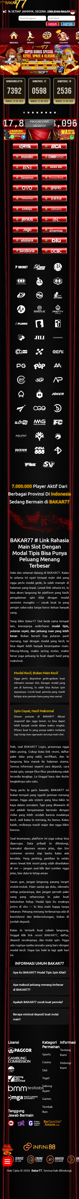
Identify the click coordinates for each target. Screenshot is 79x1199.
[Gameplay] (39, 309)
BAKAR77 (53, 572)
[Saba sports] (58, 267)
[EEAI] (58, 351)
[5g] (39, 379)
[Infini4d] (58, 450)
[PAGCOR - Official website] (21, 1052)
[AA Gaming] (58, 365)
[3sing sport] (21, 281)
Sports (46, 1054)
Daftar (68, 23)
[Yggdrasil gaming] (39, 436)
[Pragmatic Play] (39, 281)
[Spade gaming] (21, 393)
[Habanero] (39, 393)
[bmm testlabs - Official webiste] (27, 1090)
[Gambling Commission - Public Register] (21, 1061)
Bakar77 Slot (33, 621)
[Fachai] (58, 422)
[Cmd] (39, 267)
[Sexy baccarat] (58, 295)
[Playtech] (21, 295)
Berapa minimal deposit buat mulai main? (35, 1016)
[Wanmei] (39, 295)
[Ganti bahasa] (72, 11)
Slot (44, 1070)
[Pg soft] (21, 365)
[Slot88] (21, 422)
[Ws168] (30, 464)
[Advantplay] (58, 379)
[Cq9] (39, 408)
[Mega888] (39, 450)
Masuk (52, 23)
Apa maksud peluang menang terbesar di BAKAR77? (38, 987)
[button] (9, 61)
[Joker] (58, 393)
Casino (46, 1062)
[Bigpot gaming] (21, 337)
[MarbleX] (39, 351)
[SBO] (21, 267)
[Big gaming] (39, 323)
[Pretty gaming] (58, 309)
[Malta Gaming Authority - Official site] (25, 1099)
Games (46, 1098)
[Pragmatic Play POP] (39, 365)
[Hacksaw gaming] (21, 450)
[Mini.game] (21, 323)
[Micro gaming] (21, 309)
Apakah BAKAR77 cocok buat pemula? (38, 1002)
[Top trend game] (58, 323)
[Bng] (58, 408)
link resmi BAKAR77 (42, 935)
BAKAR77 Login (35, 746)
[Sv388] (48, 464)
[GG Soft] (58, 281)
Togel (45, 1078)
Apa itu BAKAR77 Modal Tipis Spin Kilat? (39, 972)
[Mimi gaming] (39, 422)
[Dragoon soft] (58, 436)
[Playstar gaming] (21, 408)
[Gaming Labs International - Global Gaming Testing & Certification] (18, 1080)
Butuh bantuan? (58, 11)
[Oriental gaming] (21, 351)
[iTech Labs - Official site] (13, 1071)
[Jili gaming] (39, 337)
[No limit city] (21, 436)
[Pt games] (21, 379)
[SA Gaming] (58, 337)
